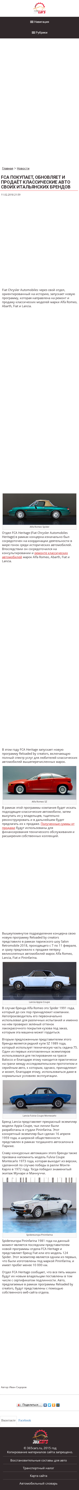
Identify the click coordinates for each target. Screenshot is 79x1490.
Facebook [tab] (24, 1420)
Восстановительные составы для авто (38, 1460)
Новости (23, 168)
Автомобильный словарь (38, 1483)
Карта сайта (38, 1476)
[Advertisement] (30, 103)
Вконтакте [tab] (8, 1420)
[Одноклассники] (54, 1404)
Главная (7, 168)
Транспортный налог (38, 1468)
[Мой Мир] (58, 1404)
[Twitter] (49, 1404)
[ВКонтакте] (45, 1404)
